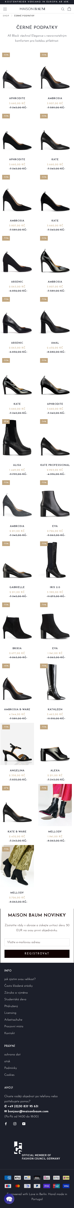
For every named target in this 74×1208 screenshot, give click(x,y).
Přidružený (11, 1006)
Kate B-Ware (17, 831)
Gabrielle (17, 587)
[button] (9, 1199)
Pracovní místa (13, 1026)
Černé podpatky (24, 16)
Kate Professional (55, 465)
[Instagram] (14, 1123)
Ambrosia (55, 98)
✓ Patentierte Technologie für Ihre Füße (37, 3)
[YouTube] (23, 1123)
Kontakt (9, 1033)
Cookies (9, 1074)
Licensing (10, 1012)
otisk (7, 1061)
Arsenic (17, 282)
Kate (55, 159)
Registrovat (37, 953)
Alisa (17, 465)
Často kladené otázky (18, 985)
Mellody (55, 831)
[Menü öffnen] (5, 8)
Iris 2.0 (55, 587)
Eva (55, 526)
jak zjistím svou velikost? (20, 979)
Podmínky (10, 1068)
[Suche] (62, 8)
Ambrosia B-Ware (17, 709)
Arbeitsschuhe (13, 1019)
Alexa (55, 770)
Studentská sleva (15, 999)
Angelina (17, 770)
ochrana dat (12, 1054)
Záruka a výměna (16, 992)
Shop (6, 16)
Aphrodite (17, 98)
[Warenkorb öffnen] (69, 9)
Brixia (17, 648)
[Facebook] (5, 1123)
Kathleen (55, 709)
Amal (55, 343)
